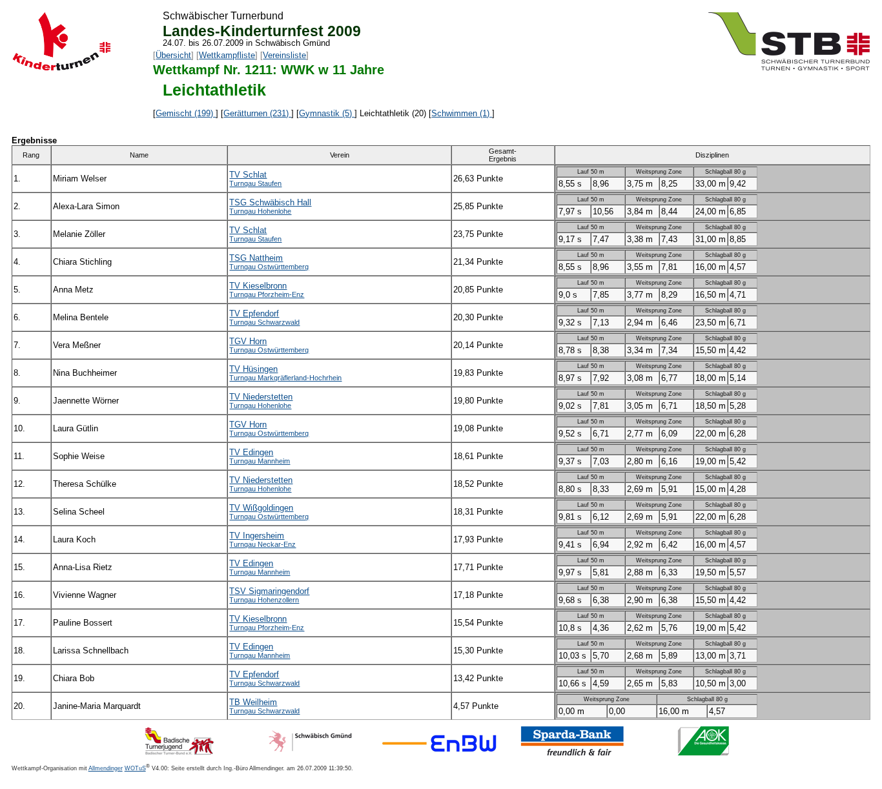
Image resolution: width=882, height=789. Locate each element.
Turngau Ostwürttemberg (269, 267)
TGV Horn (248, 341)
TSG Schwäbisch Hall (270, 202)
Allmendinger (105, 768)
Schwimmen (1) (461, 113)
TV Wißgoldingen (261, 508)
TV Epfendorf (254, 313)
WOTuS (135, 768)
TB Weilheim (253, 702)
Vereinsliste (284, 55)
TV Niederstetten (260, 397)
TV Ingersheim (256, 535)
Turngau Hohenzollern (264, 600)
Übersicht (173, 55)
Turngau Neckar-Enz (262, 544)
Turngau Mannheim (259, 461)
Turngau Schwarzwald (264, 322)
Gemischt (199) (186, 113)
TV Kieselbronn (258, 286)
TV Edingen (251, 452)
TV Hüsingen (253, 369)
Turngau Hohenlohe (260, 211)
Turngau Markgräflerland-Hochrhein (285, 378)
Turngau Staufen (255, 183)
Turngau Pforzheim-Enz (266, 294)
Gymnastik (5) (326, 113)
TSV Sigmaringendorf (269, 591)
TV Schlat (248, 174)
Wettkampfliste (227, 55)
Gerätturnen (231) (257, 113)
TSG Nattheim (256, 258)
